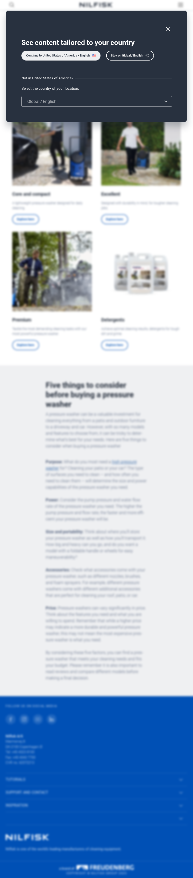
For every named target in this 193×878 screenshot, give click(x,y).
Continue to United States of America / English (58, 55)
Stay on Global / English (127, 55)
